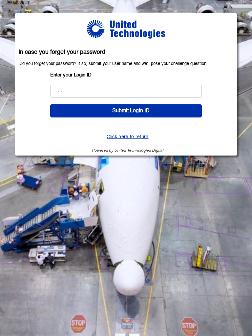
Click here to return (127, 137)
